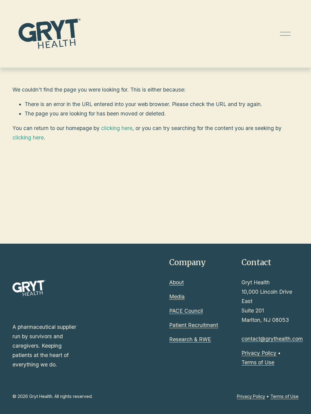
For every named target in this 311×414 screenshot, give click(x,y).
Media (177, 296)
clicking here (116, 128)
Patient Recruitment (193, 325)
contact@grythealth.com (272, 339)
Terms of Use (257, 362)
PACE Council (186, 311)
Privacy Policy (258, 353)
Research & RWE (190, 339)
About (176, 282)
